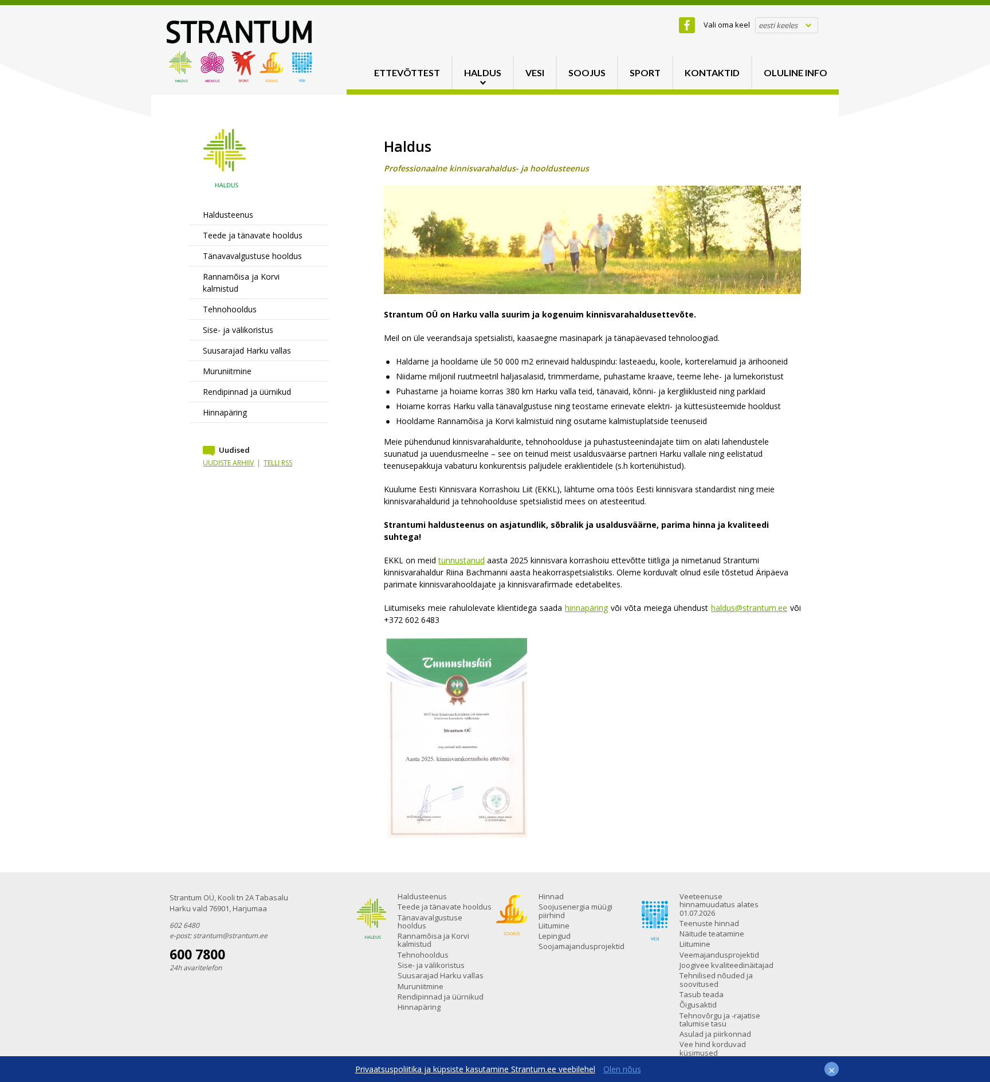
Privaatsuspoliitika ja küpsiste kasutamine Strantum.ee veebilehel (475, 1069)
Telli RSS (278, 463)
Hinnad (551, 896)
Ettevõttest (407, 72)
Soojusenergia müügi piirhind (575, 910)
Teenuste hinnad (709, 923)
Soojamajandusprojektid (581, 946)
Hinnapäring (225, 412)
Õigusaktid (698, 1004)
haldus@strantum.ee (749, 607)
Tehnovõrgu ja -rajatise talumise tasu (719, 1019)
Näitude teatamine (711, 933)
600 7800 (197, 954)
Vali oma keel (727, 24)
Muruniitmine (227, 371)
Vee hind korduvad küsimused (712, 1048)
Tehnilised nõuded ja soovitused (716, 979)
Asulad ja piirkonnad (715, 1034)
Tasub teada (701, 994)
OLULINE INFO (795, 72)
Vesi (534, 72)
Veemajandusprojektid (719, 955)
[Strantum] (239, 79)
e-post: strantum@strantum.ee (219, 935)
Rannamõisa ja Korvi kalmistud (241, 282)
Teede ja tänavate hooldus (252, 235)
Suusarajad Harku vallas (247, 350)
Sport (645, 72)
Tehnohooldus (230, 309)
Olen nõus (622, 1069)
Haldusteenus (228, 214)
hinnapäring (586, 607)
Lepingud (555, 936)
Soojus (587, 72)
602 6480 (184, 925)
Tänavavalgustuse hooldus (252, 255)
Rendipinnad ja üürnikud (247, 391)
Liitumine (554, 925)
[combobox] (786, 25)
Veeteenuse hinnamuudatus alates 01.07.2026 (719, 904)
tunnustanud (461, 560)
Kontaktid (712, 72)
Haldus (482, 72)
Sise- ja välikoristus (238, 329)
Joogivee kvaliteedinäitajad (726, 965)
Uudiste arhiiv (228, 463)
